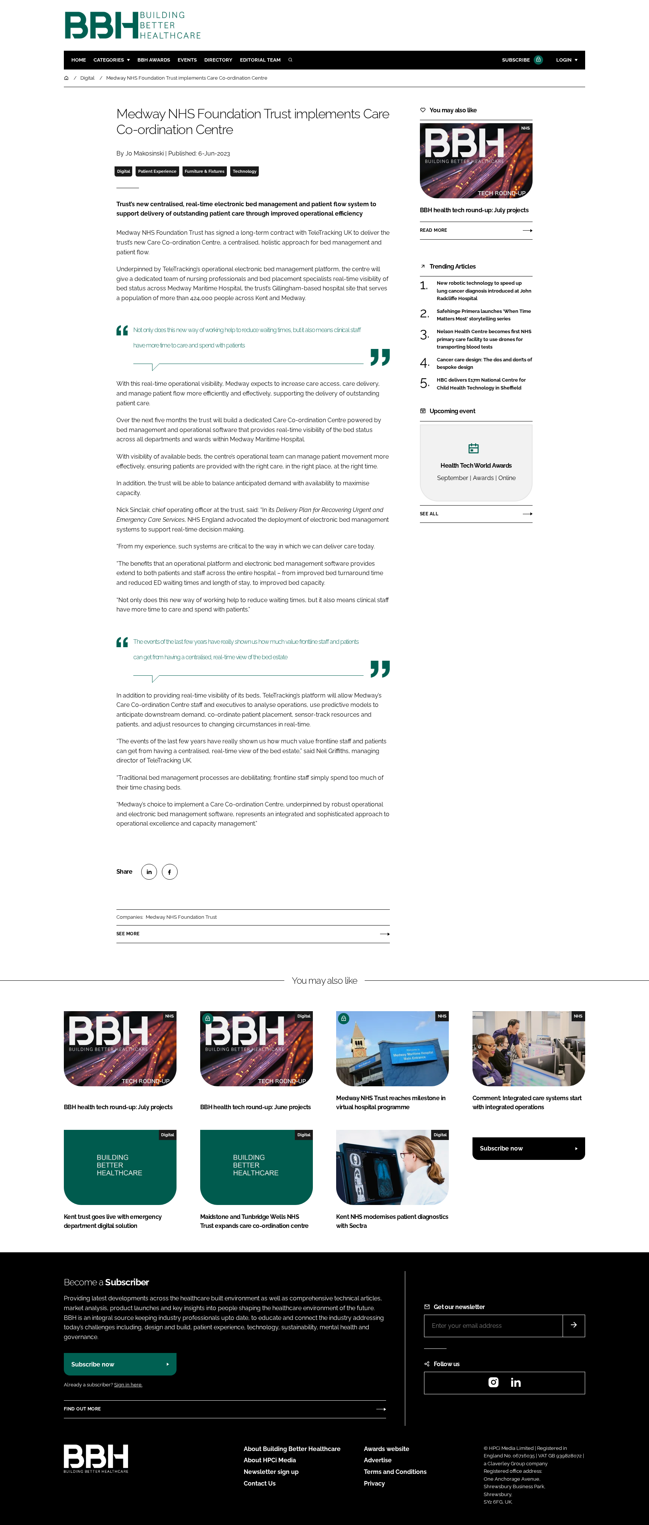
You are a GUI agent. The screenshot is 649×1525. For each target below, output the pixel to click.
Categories (109, 60)
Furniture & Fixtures (204, 171)
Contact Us (260, 1483)
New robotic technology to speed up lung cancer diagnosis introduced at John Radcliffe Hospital (484, 290)
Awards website (386, 1449)
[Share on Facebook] (170, 872)
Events (187, 60)
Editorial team (260, 60)
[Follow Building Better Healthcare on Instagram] (494, 1384)
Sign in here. (128, 1385)
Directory (218, 60)
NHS (525, 128)
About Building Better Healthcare (292, 1449)
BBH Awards (153, 60)
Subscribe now (501, 1148)
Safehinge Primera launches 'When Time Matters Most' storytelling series (484, 315)
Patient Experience (157, 171)
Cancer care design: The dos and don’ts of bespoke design (484, 363)
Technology (245, 171)
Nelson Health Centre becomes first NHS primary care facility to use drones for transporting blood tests (484, 339)
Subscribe (516, 60)
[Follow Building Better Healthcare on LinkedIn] (516, 1384)
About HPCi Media (270, 1460)
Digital (123, 171)
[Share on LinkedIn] (149, 872)
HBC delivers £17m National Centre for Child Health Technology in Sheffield (481, 384)
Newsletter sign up (271, 1471)
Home (78, 60)
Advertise (378, 1460)
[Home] (67, 78)
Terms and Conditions (395, 1471)
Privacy (374, 1483)
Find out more (82, 1409)
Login (564, 60)
